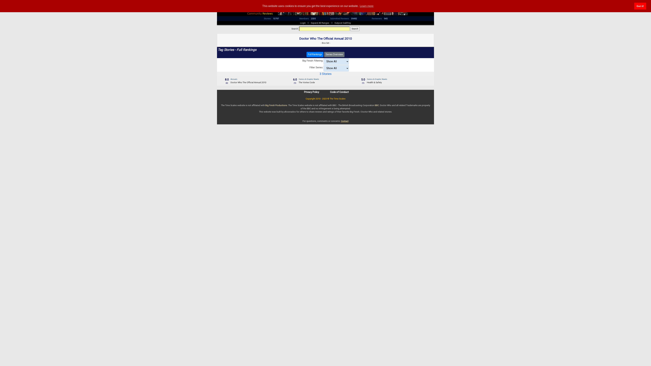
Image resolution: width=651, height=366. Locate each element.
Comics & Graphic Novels (309, 79)
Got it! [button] (640, 6)
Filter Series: (316, 67)
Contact (345, 121)
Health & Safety (374, 82)
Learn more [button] (366, 6)
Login (303, 23)
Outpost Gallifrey (342, 23)
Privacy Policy (311, 92)
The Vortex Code (307, 82)
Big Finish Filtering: (312, 60)
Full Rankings (315, 54)
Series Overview (334, 54)
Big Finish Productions (276, 105)
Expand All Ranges (320, 23)
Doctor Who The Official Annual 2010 (248, 82)
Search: (295, 28)
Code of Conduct (339, 92)
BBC (377, 105)
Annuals (234, 79)
